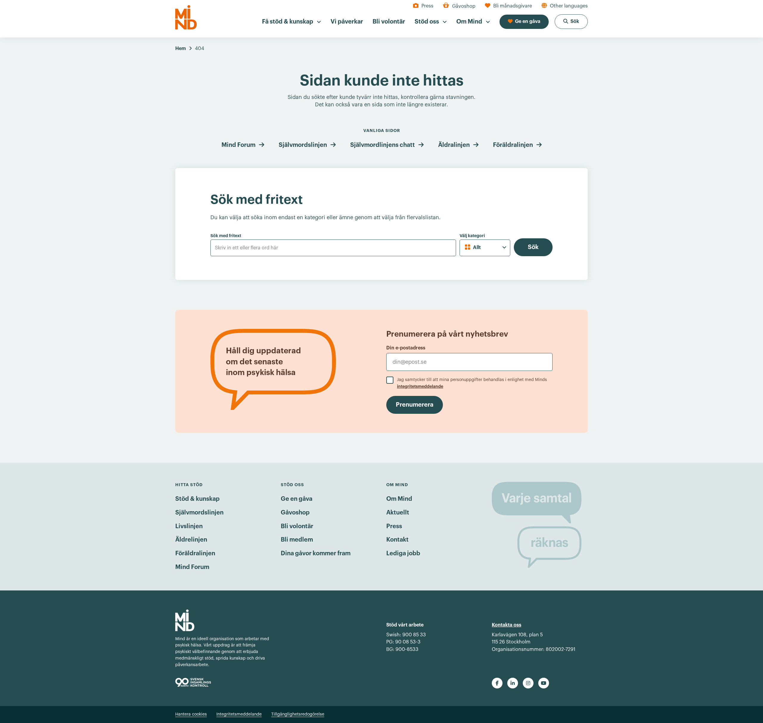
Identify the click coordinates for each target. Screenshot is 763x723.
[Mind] (186, 17)
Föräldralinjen (513, 145)
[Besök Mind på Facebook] (497, 683)
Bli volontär (297, 526)
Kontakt (397, 540)
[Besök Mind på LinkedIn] (512, 683)
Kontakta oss (506, 625)
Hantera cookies (191, 714)
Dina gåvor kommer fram (316, 553)
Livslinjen (189, 526)
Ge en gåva (296, 499)
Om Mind (399, 499)
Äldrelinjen (191, 540)
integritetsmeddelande (420, 386)
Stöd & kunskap (197, 499)
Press (394, 526)
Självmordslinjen (303, 145)
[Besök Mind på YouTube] (543, 683)
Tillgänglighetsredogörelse (297, 714)
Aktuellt (397, 513)
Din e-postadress (405, 348)
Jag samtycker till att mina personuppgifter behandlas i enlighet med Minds (472, 383)
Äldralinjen (454, 145)
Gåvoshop (295, 513)
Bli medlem (297, 540)
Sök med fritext (225, 236)
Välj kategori (472, 236)
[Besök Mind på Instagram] (528, 683)
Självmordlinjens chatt (382, 145)
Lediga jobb (403, 553)
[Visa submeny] (319, 22)
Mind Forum (238, 145)
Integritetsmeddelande (239, 714)
